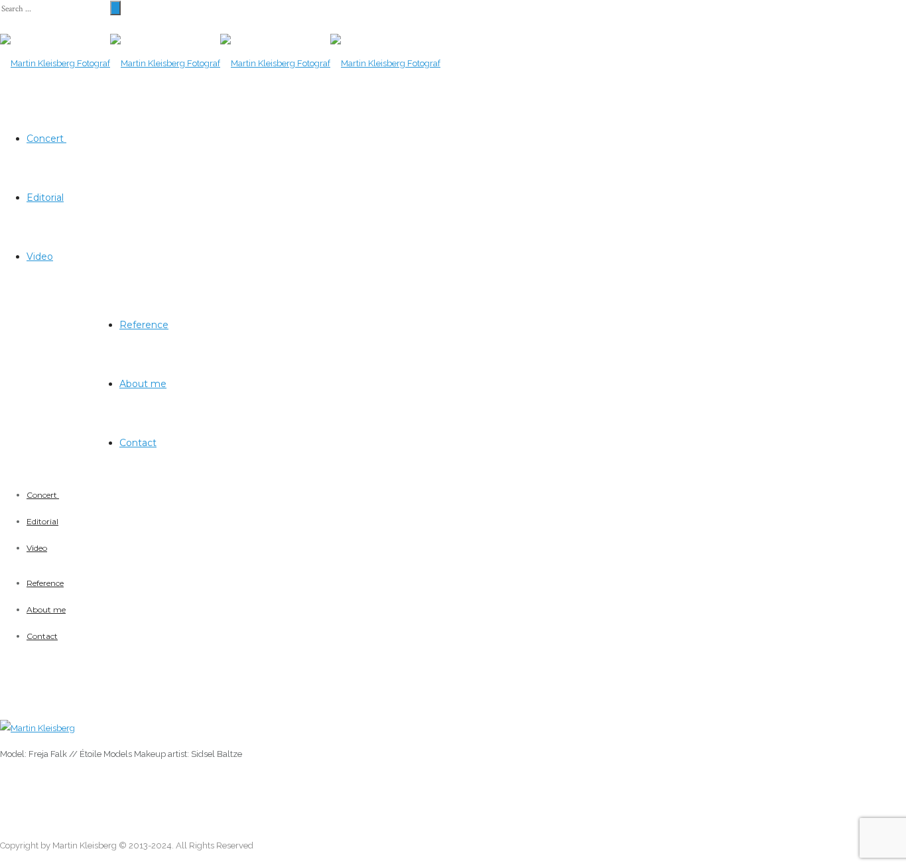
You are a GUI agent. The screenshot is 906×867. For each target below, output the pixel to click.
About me (142, 384)
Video (40, 256)
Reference (143, 325)
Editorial (45, 197)
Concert (46, 138)
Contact (138, 443)
